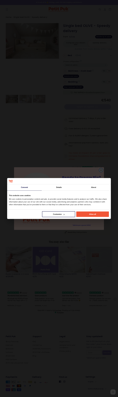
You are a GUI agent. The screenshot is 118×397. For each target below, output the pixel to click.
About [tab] (93, 187)
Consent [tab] (24, 187)
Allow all (92, 214)
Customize (57, 214)
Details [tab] (59, 187)
